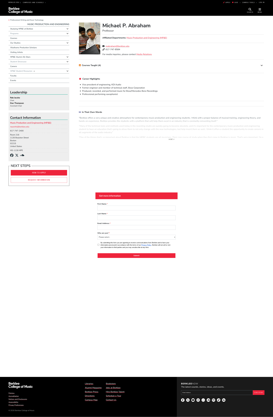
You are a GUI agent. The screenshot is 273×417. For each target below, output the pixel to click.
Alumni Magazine (93, 387)
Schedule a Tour (113, 395)
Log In (261, 2)
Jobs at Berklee (113, 387)
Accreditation (14, 396)
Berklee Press (91, 391)
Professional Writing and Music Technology (27, 20)
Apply (228, 2)
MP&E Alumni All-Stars (20, 57)
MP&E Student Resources (21, 71)
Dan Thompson (17, 103)
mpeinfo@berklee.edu (19, 126)
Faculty (13, 75)
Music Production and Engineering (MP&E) (147, 37)
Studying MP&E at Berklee (21, 29)
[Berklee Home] (21, 385)
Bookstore (111, 383)
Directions (90, 395)
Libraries (89, 383)
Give (236, 2)
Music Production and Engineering (48, 24)
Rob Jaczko (15, 97)
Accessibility (13, 402)
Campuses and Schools (33, 2)
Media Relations (144, 54)
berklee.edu (14, 2)
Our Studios (15, 43)
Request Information (39, 180)
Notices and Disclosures (18, 399)
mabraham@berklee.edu (117, 46)
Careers (13, 66)
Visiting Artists (16, 52)
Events (13, 80)
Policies (12, 393)
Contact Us (111, 399)
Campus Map (91, 399)
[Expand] (261, 65)
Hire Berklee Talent (115, 391)
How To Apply (39, 172)
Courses (13, 38)
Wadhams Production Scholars (23, 47)
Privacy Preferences (16, 405)
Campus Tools (248, 2)
